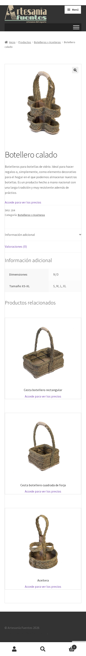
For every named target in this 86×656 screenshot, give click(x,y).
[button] (75, 70)
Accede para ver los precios (23, 202)
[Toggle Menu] (76, 27)
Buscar (43, 649)
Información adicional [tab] (20, 235)
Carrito (66, 646)
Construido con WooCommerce (26, 633)
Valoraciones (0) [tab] (16, 246)
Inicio (12, 42)
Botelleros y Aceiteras (47, 42)
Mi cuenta (14, 649)
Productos (24, 42)
